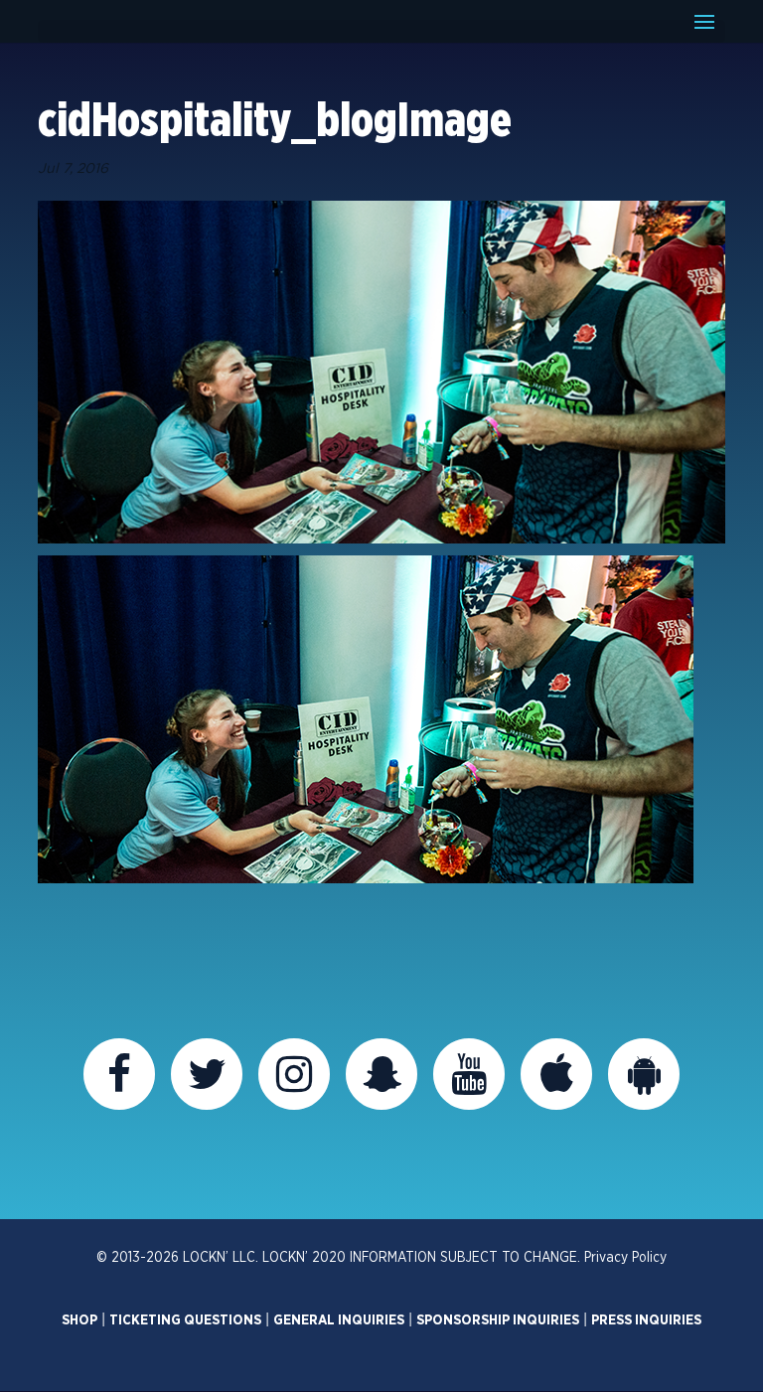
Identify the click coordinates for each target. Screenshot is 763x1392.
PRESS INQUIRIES (646, 1320)
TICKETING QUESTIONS (185, 1320)
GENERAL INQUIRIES (338, 1320)
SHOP (79, 1320)
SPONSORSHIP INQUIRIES (497, 1320)
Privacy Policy (625, 1258)
